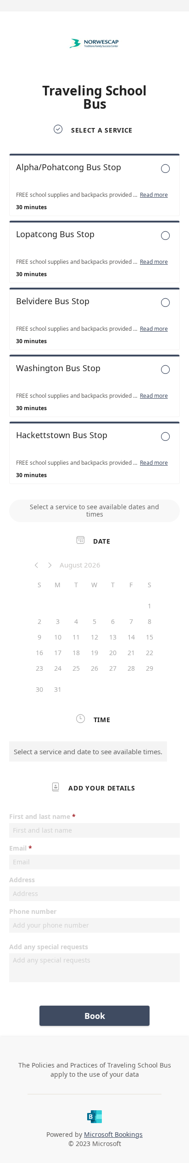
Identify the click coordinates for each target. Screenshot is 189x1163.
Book (94, 1015)
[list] (94, 321)
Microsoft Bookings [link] (113, 1134)
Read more (154, 195)
